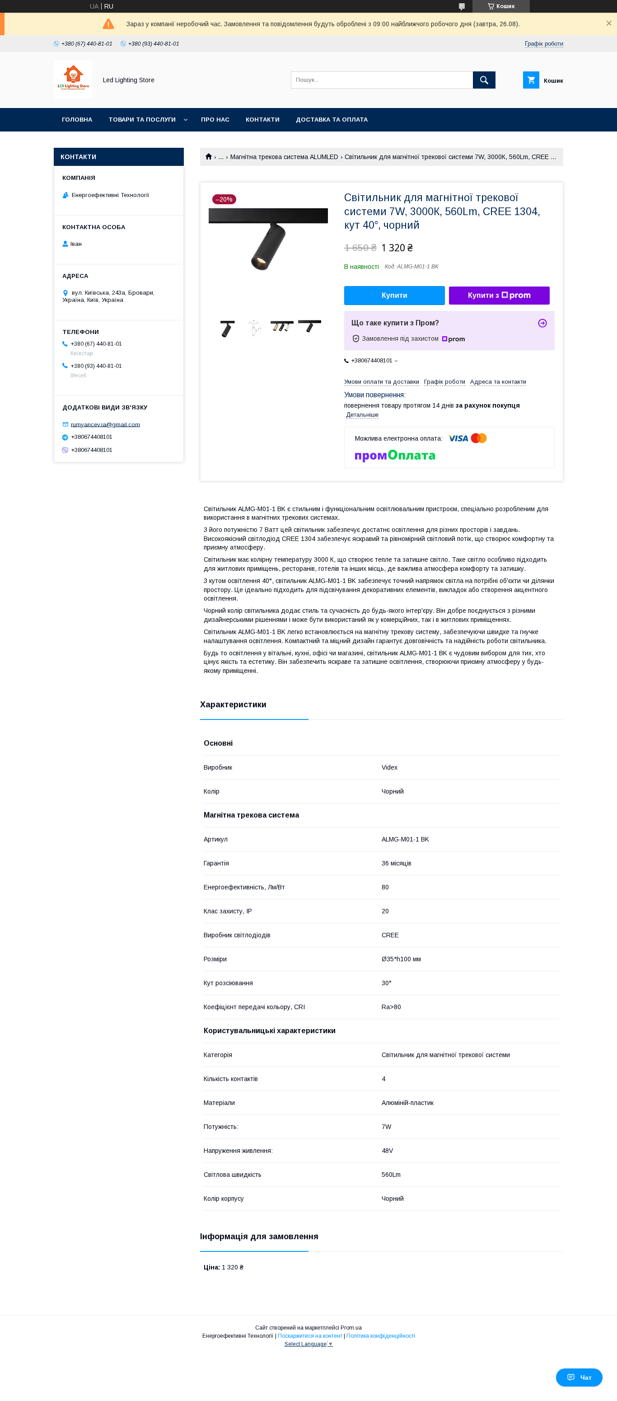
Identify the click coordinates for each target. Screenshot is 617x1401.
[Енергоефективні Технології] (73, 96)
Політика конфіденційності (380, 1336)
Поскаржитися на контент (310, 1336)
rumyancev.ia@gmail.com (105, 424)
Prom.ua (351, 1328)
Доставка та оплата (332, 119)
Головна (77, 119)
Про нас (215, 119)
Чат (586, 1377)
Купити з (483, 295)
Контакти (263, 119)
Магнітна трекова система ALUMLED (284, 156)
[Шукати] (484, 80)
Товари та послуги (142, 119)
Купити (394, 295)
